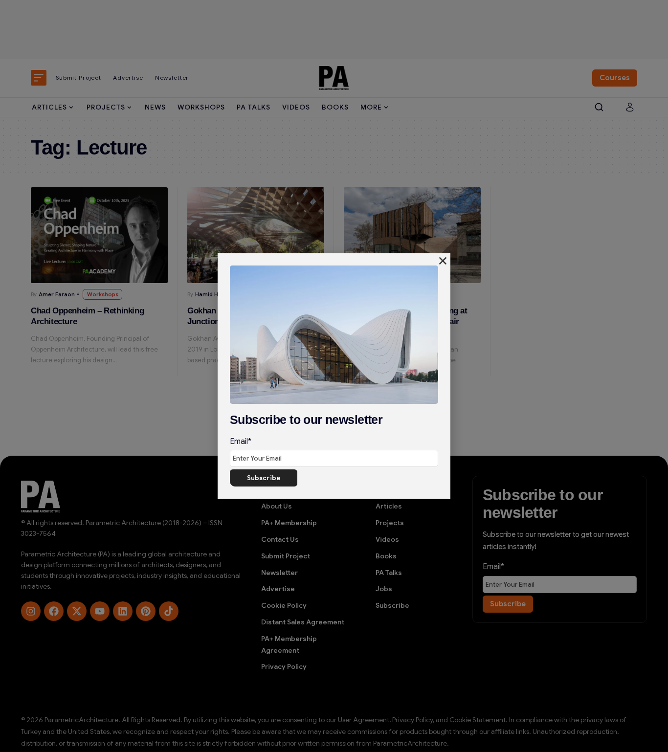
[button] (443, 261)
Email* (240, 441)
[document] (334, 376)
